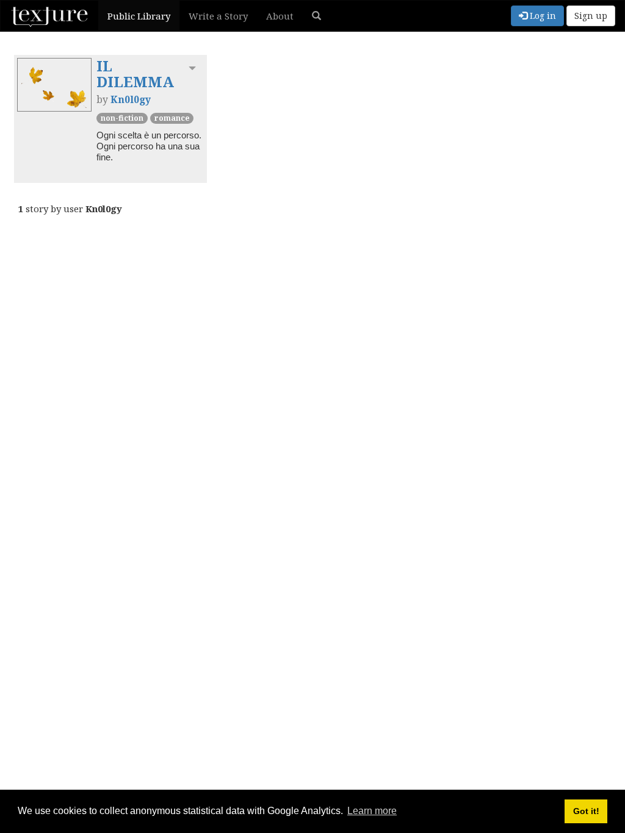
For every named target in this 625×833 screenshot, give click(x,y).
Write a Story (218, 16)
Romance (171, 118)
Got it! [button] (586, 811)
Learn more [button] (372, 811)
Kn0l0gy (130, 99)
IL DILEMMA (135, 73)
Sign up (590, 15)
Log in (541, 15)
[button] (316, 16)
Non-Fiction (122, 118)
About (280, 16)
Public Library (138, 16)
